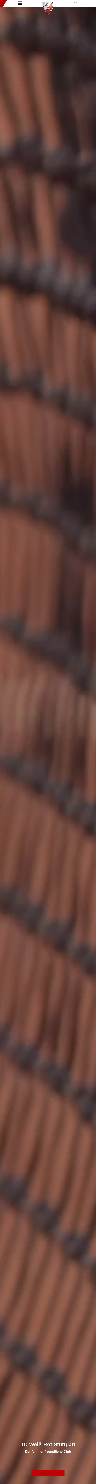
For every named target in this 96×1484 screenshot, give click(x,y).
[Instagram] (75, 3)
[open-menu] (20, 3)
